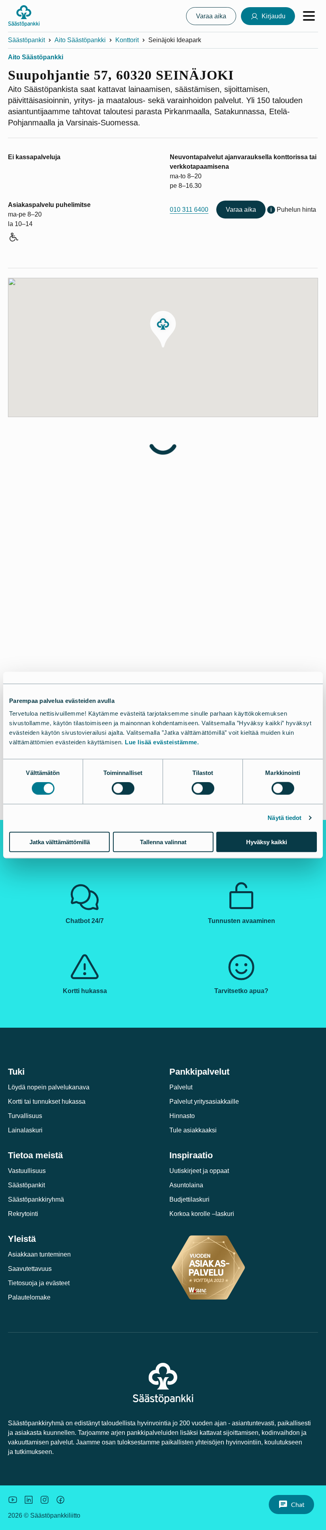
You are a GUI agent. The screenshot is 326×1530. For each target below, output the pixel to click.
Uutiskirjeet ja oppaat (199, 1170)
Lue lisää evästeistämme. (162, 741)
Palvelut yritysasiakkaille (204, 1101)
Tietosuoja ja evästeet (39, 1283)
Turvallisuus (25, 1115)
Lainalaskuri (25, 1130)
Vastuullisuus (27, 1170)
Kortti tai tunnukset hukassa (46, 1101)
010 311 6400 (189, 209)
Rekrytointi (23, 1213)
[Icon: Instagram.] (44, 1500)
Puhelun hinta (296, 209)
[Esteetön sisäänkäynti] (13, 238)
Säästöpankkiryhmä (36, 1199)
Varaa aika (241, 209)
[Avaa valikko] (309, 16)
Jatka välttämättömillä (59, 841)
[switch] (123, 788)
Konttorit (127, 40)
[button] (163, 329)
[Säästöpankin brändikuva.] (12, 1500)
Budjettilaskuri (189, 1199)
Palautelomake (29, 1297)
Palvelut (180, 1087)
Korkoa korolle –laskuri (201, 1213)
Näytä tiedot (284, 817)
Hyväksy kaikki (266, 841)
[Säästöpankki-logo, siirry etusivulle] (24, 16)
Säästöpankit (26, 40)
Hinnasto (182, 1115)
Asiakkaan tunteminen (39, 1254)
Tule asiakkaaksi (193, 1130)
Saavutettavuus (30, 1268)
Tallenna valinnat (163, 841)
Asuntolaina (186, 1185)
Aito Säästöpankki (80, 40)
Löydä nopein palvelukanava (48, 1087)
